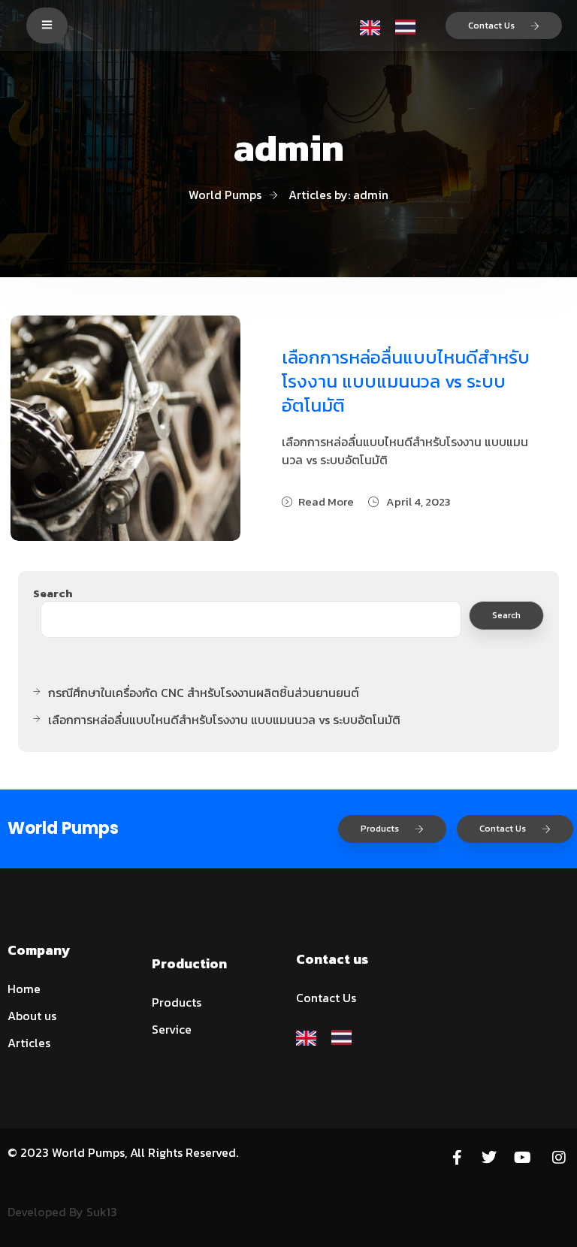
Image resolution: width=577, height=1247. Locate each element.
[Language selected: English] (395, 25)
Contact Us (491, 25)
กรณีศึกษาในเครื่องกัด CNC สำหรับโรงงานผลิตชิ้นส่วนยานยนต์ (203, 693)
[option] (409, 26)
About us (32, 1016)
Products (380, 828)
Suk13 (101, 1212)
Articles (29, 1043)
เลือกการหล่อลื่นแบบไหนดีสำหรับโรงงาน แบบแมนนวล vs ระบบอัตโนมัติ (406, 381)
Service (172, 1029)
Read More (326, 501)
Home (24, 989)
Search (52, 593)
